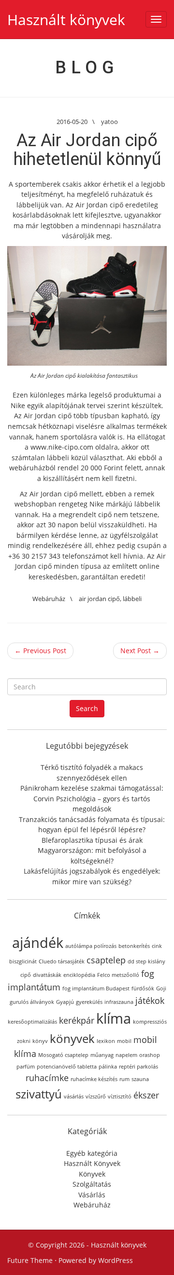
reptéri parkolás (138, 1066)
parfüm (25, 1066)
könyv (40, 1041)
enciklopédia (79, 975)
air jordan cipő (99, 598)
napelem (126, 1055)
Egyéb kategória (91, 1153)
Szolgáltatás (91, 1184)
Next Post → (140, 650)
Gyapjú (65, 1002)
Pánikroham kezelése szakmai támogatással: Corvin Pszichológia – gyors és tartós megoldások (91, 798)
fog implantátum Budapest (96, 988)
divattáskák (47, 975)
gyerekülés (89, 1002)
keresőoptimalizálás (32, 1021)
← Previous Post (40, 650)
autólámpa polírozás (90, 946)
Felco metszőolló (118, 975)
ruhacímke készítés (94, 1079)
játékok (149, 1000)
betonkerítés (134, 946)
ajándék (37, 942)
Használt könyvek (66, 19)
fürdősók (142, 988)
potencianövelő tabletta (67, 1066)
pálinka (108, 1066)
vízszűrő (96, 1096)
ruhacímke (47, 1077)
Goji (161, 988)
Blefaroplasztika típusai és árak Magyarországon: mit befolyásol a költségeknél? (92, 850)
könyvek (72, 1038)
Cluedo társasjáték (62, 961)
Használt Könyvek (92, 1163)
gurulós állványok (32, 1002)
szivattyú (38, 1094)
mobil (124, 1041)
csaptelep (106, 960)
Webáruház (48, 598)
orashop (149, 1055)
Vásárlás (91, 1194)
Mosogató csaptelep (63, 1055)
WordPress (115, 1260)
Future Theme (30, 1260)
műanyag (102, 1055)
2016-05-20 (72, 121)
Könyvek (92, 1174)
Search (87, 708)
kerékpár (76, 1020)
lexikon (106, 1041)
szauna (140, 1079)
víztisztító (119, 1096)
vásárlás (74, 1096)
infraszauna (118, 1002)
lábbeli (132, 598)
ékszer (146, 1095)
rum (124, 1079)
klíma (113, 1018)
